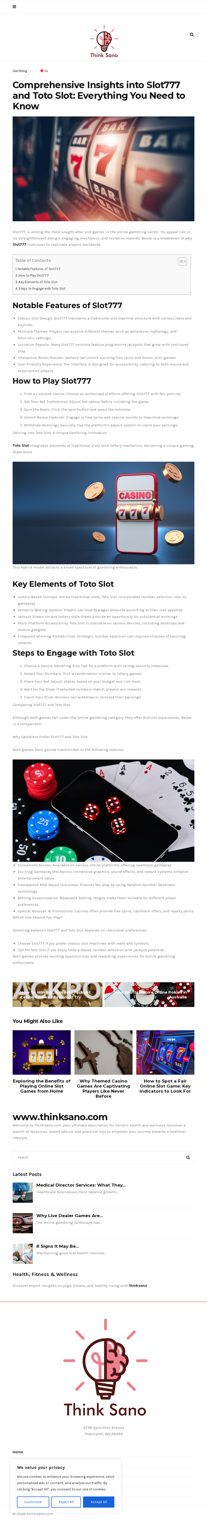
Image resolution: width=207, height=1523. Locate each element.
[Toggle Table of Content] (180, 261)
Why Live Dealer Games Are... (69, 1215)
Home (18, 1452)
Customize (33, 1502)
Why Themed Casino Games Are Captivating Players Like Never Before (103, 1088)
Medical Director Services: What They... (80, 1185)
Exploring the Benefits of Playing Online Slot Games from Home (42, 1086)
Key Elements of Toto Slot (38, 282)
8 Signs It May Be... (57, 1246)
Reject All (66, 1502)
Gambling (20, 71)
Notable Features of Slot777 (39, 269)
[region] (65, 1486)
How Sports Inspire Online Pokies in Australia (150, 994)
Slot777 (20, 244)
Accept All (99, 1502)
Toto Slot (21, 445)
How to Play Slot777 (34, 275)
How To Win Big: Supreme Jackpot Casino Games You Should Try (55, 994)
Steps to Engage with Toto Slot (42, 288)
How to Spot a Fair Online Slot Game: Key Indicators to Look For (165, 1086)
